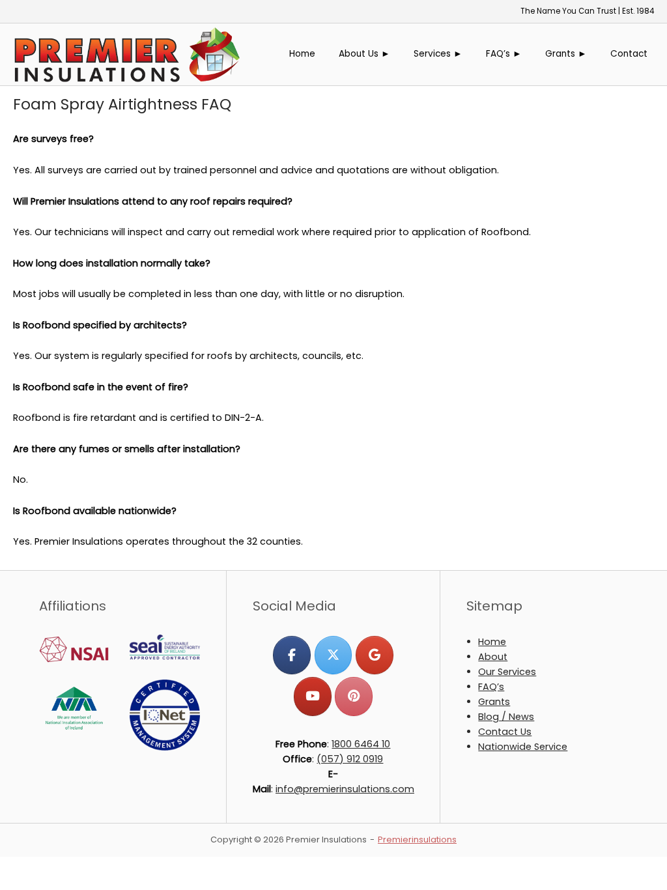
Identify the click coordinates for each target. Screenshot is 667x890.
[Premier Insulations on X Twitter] (333, 655)
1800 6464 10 (361, 744)
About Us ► (364, 54)
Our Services (507, 671)
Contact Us (505, 731)
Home (302, 54)
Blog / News (506, 716)
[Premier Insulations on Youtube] (312, 696)
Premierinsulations (417, 839)
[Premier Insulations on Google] (374, 655)
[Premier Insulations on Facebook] (291, 655)
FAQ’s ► (504, 54)
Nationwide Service (522, 746)
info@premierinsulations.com (345, 789)
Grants (494, 701)
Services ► (438, 54)
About (492, 656)
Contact (628, 54)
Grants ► (566, 54)
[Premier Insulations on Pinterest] (353, 696)
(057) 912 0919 (350, 759)
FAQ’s (491, 686)
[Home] (127, 53)
